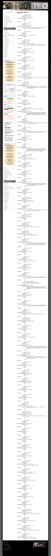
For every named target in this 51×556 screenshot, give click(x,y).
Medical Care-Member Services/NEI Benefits (8, 127)
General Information (6, 18)
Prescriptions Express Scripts (9, 130)
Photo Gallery (6, 23)
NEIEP (6, 125)
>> (14, 84)
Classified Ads (6, 49)
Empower (6, 134)
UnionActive (9, 547)
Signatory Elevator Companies (8, 21)
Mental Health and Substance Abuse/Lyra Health (9, 132)
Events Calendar (6, 46)
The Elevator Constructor (7, 33)
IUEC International (7, 124)
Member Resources (8, 28)
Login (5, 210)
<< (4, 84)
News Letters (6, 32)
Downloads (5, 56)
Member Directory (6, 195)
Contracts (5, 51)
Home (5, 167)
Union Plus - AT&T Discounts (9, 140)
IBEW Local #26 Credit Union (9, 137)
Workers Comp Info (6, 190)
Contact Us (5, 26)
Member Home (6, 30)
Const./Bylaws (6, 205)
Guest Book (5, 177)
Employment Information (7, 172)
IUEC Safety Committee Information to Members (9, 36)
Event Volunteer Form (7, 41)
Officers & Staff (6, 44)
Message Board (6, 200)
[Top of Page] (33, 548)
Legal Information (6, 39)
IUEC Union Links (6, 16)
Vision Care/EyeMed (8, 129)
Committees (5, 54)
